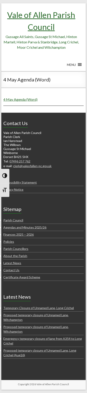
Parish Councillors (15, 249)
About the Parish (15, 256)
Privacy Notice (13, 189)
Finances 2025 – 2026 (18, 234)
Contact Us (11, 270)
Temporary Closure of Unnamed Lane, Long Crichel (38, 308)
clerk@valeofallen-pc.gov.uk (32, 166)
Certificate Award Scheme (21, 277)
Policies (8, 241)
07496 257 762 (19, 161)
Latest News (12, 263)
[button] (71, 66)
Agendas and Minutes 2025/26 (24, 227)
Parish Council (13, 220)
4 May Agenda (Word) (20, 99)
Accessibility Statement (20, 182)
